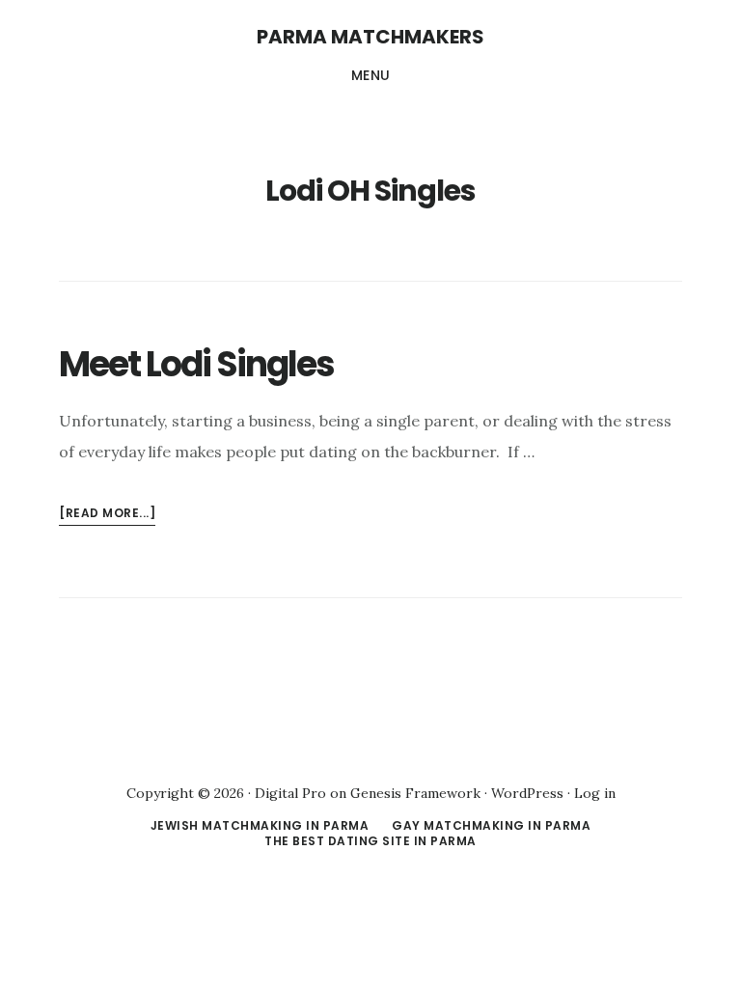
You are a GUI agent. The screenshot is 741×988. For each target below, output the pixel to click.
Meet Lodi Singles (196, 364)
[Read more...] (107, 515)
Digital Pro (290, 793)
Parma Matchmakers (370, 36)
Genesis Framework (415, 793)
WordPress (527, 793)
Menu (371, 75)
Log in (595, 793)
